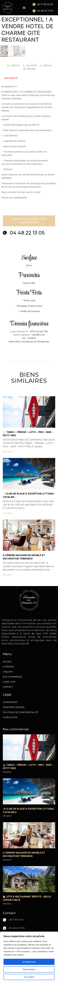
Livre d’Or (9, 682)
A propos (8, 666)
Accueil (7, 661)
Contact (8, 687)
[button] (24, 7)
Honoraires (10, 702)
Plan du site (10, 717)
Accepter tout (29, 962)
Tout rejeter (29, 977)
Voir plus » (8, 451)
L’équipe (8, 672)
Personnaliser (29, 969)
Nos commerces (12, 677)
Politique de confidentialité (20, 712)
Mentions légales (13, 707)
